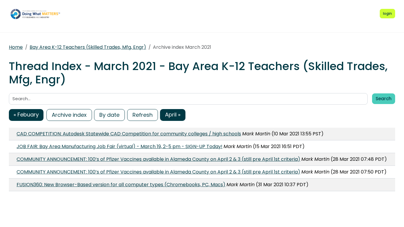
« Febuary (26, 114)
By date (109, 115)
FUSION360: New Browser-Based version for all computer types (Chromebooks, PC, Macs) (121, 184)
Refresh (142, 115)
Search (384, 98)
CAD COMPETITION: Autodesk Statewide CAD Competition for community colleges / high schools (129, 133)
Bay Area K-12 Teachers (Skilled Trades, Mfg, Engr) (88, 47)
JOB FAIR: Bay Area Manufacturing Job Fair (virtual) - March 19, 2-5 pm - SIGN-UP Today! (119, 146)
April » (172, 114)
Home (16, 47)
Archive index (69, 115)
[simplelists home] (37, 14)
